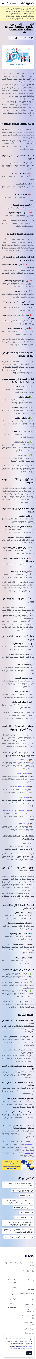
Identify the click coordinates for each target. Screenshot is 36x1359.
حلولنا (14, 1287)
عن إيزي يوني (30, 1285)
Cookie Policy (23, 1346)
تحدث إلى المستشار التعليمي (29, 1323)
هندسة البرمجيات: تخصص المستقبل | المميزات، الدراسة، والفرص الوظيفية (20, 1223)
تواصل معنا (31, 1289)
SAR (13, 3)
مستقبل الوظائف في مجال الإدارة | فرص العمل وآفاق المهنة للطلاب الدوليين (19, 1201)
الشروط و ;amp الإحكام (9, 1303)
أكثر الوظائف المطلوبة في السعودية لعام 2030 (19, 1184)
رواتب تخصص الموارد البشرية (23, 1217)
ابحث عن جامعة (29, 1304)
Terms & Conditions (21, 1348)
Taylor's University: (23, 773)
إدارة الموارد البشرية (26, 1195)
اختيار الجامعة (29, 1144)
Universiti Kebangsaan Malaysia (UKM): (16, 810)
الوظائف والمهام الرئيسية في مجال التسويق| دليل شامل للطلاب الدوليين (18, 1230)
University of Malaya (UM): (21, 759)
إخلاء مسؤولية (12, 1307)
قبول (29, 1353)
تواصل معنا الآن (29, 1152)
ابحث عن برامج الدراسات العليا (27, 1316)
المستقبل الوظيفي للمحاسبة (23, 1207)
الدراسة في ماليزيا (29, 1329)
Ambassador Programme (27, 1293)
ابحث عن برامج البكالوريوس (30, 1310)
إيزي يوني (27, 1147)
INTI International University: (20, 786)
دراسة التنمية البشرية (26, 1212)
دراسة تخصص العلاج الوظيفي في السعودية (18, 1236)
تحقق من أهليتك (29, 1333)
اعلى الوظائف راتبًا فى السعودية (22, 1190)
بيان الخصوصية (12, 1298)
